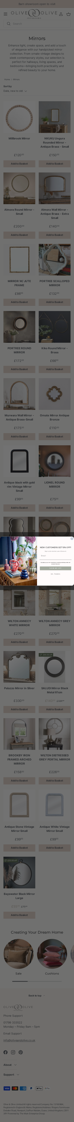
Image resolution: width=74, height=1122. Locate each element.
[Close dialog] (72, 538)
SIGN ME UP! (55, 568)
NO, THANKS (55, 574)
